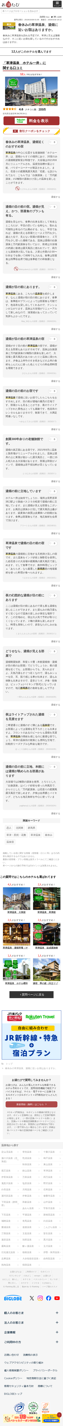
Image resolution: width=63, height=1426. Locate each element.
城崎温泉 (5, 1221)
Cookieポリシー (13, 1378)
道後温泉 (26, 1227)
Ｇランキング (15, 1276)
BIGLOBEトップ (13, 1393)
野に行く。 (13, 1283)
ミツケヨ (35, 1283)
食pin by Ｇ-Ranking (30, 1287)
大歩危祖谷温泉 (30, 1258)
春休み (48, 835)
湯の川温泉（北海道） (9, 1160)
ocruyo (37, 1276)
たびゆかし (47, 1283)
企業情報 (9, 1332)
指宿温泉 (26, 1264)
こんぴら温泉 (50, 1227)
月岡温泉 (26, 1189)
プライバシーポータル (45, 1370)
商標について (45, 1386)
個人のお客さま (14, 1313)
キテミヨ (26, 1279)
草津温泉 (35, 835)
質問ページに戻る (32, 994)
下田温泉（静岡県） (9, 1204)
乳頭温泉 (26, 1158)
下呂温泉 (5, 1214)
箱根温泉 (26, 1252)
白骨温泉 (5, 1189)
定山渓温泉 (7, 1152)
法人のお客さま (14, 1322)
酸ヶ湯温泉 (28, 1246)
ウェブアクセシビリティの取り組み (23, 1362)
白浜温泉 (47, 1221)
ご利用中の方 (12, 1342)
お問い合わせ (11, 1354)
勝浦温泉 (5, 1227)
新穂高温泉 (49, 1214)
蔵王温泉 (5, 1170)
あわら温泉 (28, 1208)
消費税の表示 (30, 1354)
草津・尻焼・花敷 (16, 835)
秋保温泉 (26, 1164)
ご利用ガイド (31, 1272)
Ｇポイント (45, 1272)
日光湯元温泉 (8, 1252)
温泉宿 (10, 841)
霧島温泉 (5, 1246)
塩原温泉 (26, 1183)
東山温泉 (47, 1164)
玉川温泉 (47, 1246)
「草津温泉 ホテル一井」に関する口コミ (24, 65)
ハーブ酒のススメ (49, 1287)
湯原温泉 (5, 1239)
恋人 (8, 827)
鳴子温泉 (47, 1158)
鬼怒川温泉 (7, 1183)
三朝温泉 (5, 1233)
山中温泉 (47, 1202)
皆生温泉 (47, 1233)
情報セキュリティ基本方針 (19, 1386)
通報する (55, 197)
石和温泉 (47, 1189)
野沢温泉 (47, 1183)
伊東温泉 (26, 1195)
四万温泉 (47, 1177)
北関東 (19, 827)
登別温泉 (26, 1152)
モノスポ (54, 1279)
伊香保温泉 (7, 1177)
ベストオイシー (40, 1279)
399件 (42, 109)
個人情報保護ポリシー (16, 1370)
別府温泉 (26, 1239)
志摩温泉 (5, 1258)
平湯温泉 (26, 1214)
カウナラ (25, 1283)
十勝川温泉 (49, 1152)
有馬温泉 (26, 1221)
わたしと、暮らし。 (11, 1279)
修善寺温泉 (49, 1195)
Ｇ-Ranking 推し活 (11, 1287)
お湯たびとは (16, 1272)
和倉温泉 (26, 1202)
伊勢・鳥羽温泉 (51, 1252)
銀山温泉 (26, 1170)
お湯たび (47, 1276)
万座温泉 (26, 1177)
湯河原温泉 (7, 1195)
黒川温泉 (47, 1239)
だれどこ (27, 1276)
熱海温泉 (5, 1264)
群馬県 (31, 827)
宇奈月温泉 (49, 1208)
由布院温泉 (49, 1258)
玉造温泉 (26, 1233)
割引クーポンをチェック (34, 131)
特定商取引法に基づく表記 (41, 1378)
